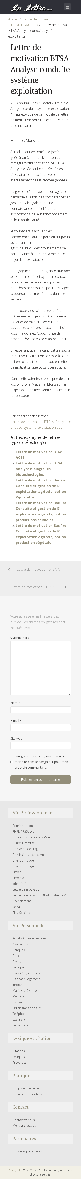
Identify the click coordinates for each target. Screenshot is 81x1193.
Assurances (20, 944)
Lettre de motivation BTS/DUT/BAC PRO (40, 895)
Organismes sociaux (27, 1008)
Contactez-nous (24, 1120)
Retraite (18, 907)
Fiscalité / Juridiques (26, 973)
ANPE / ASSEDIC (23, 831)
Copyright (15, 1170)
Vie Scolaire (21, 1025)
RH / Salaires (21, 913)
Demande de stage (26, 849)
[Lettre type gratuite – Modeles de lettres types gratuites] (31, 7)
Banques (19, 950)
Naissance (20, 1002)
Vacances (19, 1019)
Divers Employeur (25, 866)
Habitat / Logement (26, 979)
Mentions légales (24, 1125)
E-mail (16, 721)
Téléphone (20, 1014)
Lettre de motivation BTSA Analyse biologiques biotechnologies (39, 469)
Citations (19, 1051)
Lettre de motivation (27, 889)
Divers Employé (23, 860)
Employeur (20, 878)
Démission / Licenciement (30, 855)
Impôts (17, 985)
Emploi (17, 872)
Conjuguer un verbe (26, 1088)
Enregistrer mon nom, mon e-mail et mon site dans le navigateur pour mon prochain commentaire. (41, 762)
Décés (17, 956)
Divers (17, 961)
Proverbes (20, 1062)
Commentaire (20, 637)
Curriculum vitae (24, 843)
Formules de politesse (28, 1094)
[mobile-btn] (67, 6)
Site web (16, 738)
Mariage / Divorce (25, 990)
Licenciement (22, 901)
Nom (15, 703)
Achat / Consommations (29, 938)
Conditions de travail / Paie (31, 837)
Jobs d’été (19, 884)
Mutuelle (18, 996)
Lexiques (19, 1057)
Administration (23, 826)
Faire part (19, 967)
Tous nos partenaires (27, 1151)
